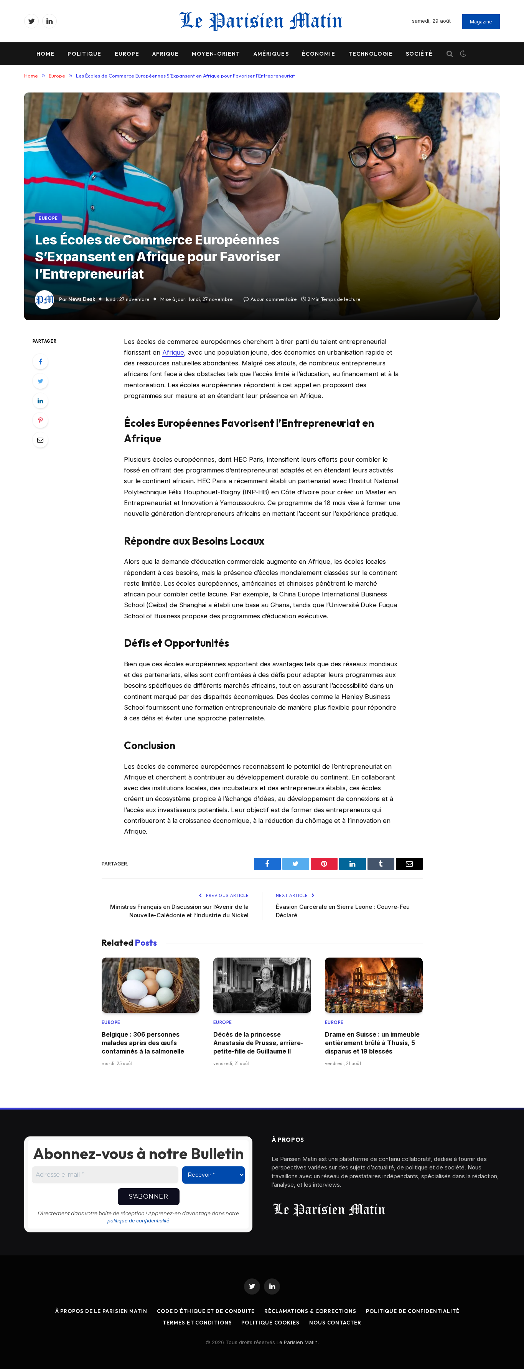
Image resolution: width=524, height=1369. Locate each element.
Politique (84, 53)
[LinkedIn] (40, 400)
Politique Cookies (270, 1322)
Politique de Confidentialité (412, 1311)
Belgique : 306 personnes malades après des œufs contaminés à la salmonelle (143, 1042)
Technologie (370, 53)
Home (45, 53)
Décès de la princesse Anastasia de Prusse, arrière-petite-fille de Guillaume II (258, 1042)
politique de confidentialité (138, 1220)
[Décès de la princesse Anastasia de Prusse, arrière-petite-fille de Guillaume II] (262, 985)
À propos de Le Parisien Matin (101, 1311)
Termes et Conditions (197, 1322)
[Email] (40, 440)
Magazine (481, 22)
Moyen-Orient (216, 53)
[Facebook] (40, 361)
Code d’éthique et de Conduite (206, 1311)
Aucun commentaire (273, 299)
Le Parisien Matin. (298, 1342)
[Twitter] (40, 381)
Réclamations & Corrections (310, 1311)
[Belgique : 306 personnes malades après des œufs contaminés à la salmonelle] (150, 985)
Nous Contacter (335, 1322)
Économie (318, 53)
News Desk (81, 299)
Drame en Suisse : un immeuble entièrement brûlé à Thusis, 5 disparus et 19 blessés (372, 1042)
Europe (127, 53)
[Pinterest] (40, 420)
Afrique (165, 53)
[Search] (450, 54)
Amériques (271, 53)
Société (419, 53)
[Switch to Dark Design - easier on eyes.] (462, 53)
